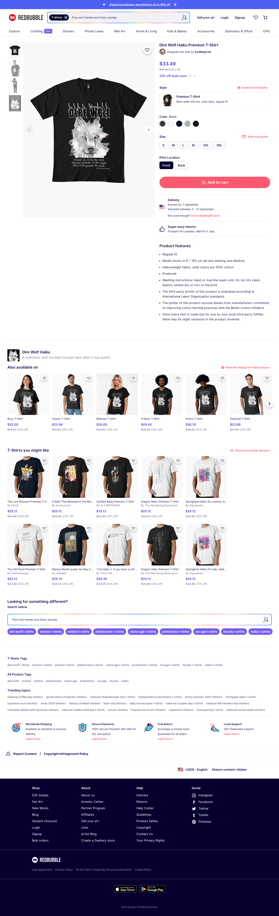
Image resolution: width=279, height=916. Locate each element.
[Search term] (184, 17)
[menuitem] (14, 31)
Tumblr (203, 815)
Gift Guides (40, 795)
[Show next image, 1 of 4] (149, 130)
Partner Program (93, 808)
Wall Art (119, 31)
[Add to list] (147, 49)
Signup (37, 834)
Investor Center (92, 802)
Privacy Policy (64, 869)
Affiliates (87, 814)
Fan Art (37, 802)
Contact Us (144, 834)
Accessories (206, 31)
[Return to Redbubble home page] (26, 17)
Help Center (145, 808)
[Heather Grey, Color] (187, 124)
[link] (21, 631)
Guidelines (143, 814)
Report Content (25, 754)
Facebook (206, 802)
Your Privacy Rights (150, 840)
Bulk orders (40, 840)
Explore (14, 31)
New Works (40, 808)
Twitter (204, 808)
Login (36, 827)
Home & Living (146, 31)
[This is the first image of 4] (29, 130)
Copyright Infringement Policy (66, 754)
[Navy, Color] (179, 124)
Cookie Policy (143, 869)
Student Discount (44, 821)
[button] (139, 4)
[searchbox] (139, 619)
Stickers (68, 31)
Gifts (266, 31)
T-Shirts (13, 658)
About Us (88, 795)
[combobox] (119, 17)
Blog (35, 814)
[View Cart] (265, 17)
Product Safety (147, 821)
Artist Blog (89, 834)
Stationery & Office (238, 31)
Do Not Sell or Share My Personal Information (104, 869)
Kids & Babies (177, 31)
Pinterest (205, 821)
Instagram (206, 795)
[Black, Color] (162, 124)
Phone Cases (94, 31)
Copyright (143, 827)
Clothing (41, 31)
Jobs (84, 827)
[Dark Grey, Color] (196, 124)
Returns (141, 802)
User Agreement (42, 869)
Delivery (142, 795)
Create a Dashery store (98, 840)
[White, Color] (171, 124)
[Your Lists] (255, 17)
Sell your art (90, 821)
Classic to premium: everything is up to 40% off (139, 4)
